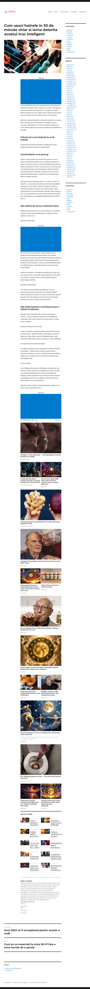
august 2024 (70, 109)
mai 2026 (69, 70)
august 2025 (70, 87)
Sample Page (9, 970)
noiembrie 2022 (71, 147)
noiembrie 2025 (71, 81)
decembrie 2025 (71, 79)
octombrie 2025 (71, 83)
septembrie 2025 (71, 85)
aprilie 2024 (70, 116)
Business (83, 12)
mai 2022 (69, 158)
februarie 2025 (71, 98)
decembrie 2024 (71, 101)
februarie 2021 (71, 171)
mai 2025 (69, 92)
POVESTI (69, 43)
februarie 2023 (71, 142)
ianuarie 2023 (70, 144)
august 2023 (70, 131)
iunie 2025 (70, 90)
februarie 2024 (71, 120)
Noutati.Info (7, 982)
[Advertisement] (41, 91)
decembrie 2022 (71, 145)
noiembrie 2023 (71, 125)
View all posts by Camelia (27, 901)
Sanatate (74, 12)
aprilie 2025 (70, 94)
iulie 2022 (69, 155)
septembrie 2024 (71, 107)
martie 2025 (70, 96)
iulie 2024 (69, 111)
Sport (68, 48)
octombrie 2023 (71, 127)
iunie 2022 (70, 156)
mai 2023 (69, 136)
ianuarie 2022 (71, 166)
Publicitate (70, 45)
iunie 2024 (70, 112)
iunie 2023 (70, 134)
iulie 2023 (69, 133)
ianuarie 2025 (71, 99)
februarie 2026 (71, 76)
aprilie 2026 (70, 72)
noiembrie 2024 (71, 103)
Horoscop (69, 34)
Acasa (50, 12)
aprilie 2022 (70, 160)
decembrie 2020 (71, 175)
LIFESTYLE (70, 39)
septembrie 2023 (71, 129)
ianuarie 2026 (71, 77)
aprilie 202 (70, 177)
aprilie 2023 (70, 138)
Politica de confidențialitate (13, 968)
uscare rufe (23, 912)
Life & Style (64, 12)
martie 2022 (70, 162)
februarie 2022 (71, 164)
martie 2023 (70, 140)
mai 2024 (69, 114)
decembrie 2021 (71, 168)
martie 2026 (70, 74)
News (56, 12)
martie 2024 (70, 118)
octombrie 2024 (71, 105)
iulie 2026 (69, 66)
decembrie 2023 (71, 123)
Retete (70, 37)
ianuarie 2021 (70, 173)
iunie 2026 (70, 68)
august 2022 (70, 153)
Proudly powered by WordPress (38, 982)
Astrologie (70, 30)
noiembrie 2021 (71, 169)
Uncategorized (71, 52)
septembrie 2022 (71, 151)
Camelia (22, 903)
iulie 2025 (69, 88)
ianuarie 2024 (71, 122)
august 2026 (70, 65)
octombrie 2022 (71, 149)
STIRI (68, 50)
